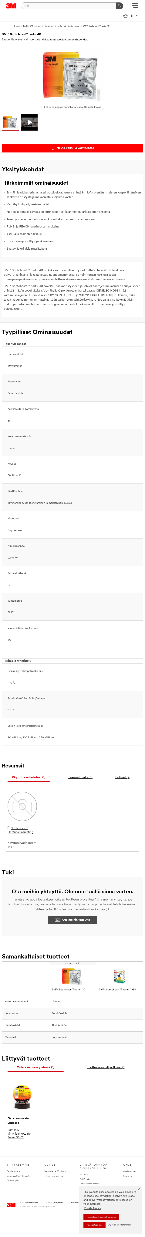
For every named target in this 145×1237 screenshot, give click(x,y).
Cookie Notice (92, 1208)
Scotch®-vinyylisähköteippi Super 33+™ (19, 1134)
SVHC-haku (85, 1179)
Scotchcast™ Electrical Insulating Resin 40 (20, 830)
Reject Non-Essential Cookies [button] (101, 1217)
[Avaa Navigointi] (135, 6)
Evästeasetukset (78, 1203)
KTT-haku (84, 1175)
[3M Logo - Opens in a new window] (11, 6)
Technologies (13, 1181)
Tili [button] (131, 16)
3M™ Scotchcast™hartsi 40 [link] (68, 989)
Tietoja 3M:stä (13, 1171)
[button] (119, 1225)
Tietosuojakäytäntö (54, 1203)
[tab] (29, 777)
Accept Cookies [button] (94, 1225)
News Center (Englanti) (55, 1171)
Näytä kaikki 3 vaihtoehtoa (75, 148)
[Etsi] (119, 5)
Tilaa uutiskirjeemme (53, 1176)
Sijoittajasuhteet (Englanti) (18, 1176)
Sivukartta (127, 1176)
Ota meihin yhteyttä (76, 919)
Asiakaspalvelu (130, 1171)
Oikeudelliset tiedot (29, 1203)
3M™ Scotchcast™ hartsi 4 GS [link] (117, 989)
